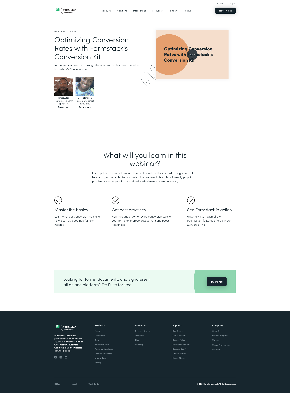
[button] (106, 10)
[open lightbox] (192, 54)
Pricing (187, 10)
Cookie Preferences (221, 344)
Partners (173, 10)
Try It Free (217, 281)
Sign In (233, 3)
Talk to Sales (225, 10)
